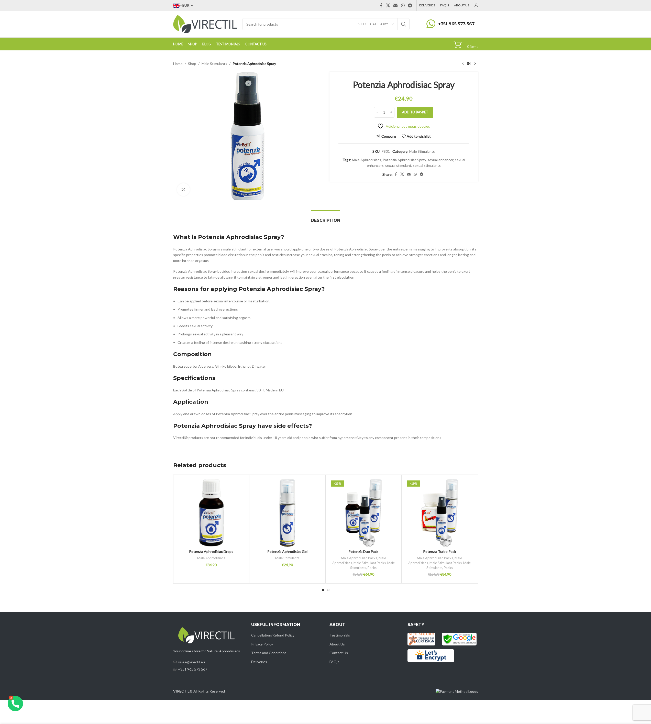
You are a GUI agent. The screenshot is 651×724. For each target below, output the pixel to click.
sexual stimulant (398, 165)
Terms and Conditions (268, 653)
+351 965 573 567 (456, 23)
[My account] (476, 5)
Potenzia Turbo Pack (439, 551)
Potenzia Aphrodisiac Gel (287, 551)
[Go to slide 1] (323, 590)
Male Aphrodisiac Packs (359, 558)
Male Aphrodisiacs (366, 160)
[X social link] (388, 5)
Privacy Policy (262, 644)
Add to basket (415, 112)
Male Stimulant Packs (370, 563)
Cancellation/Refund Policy (272, 635)
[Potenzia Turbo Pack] (439, 513)
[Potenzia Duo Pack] (363, 513)
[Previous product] (463, 64)
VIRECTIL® (183, 691)
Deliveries (259, 662)
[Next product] (475, 64)
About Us (337, 644)
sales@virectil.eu (191, 662)
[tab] (325, 218)
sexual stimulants (427, 165)
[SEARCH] (404, 24)
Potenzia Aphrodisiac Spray (404, 160)
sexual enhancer (440, 160)
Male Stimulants (214, 63)
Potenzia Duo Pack (363, 551)
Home (178, 63)
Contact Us (338, 653)
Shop (192, 63)
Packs (372, 568)
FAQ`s (334, 662)
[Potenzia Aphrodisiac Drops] (211, 513)
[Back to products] (469, 64)
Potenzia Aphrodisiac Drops (211, 551)
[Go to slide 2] (328, 590)
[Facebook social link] (381, 5)
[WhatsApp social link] (402, 5)
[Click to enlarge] (183, 189)
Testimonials (339, 635)
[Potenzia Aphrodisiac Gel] (287, 513)
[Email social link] (395, 5)
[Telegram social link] (410, 5)
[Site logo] (205, 23)
